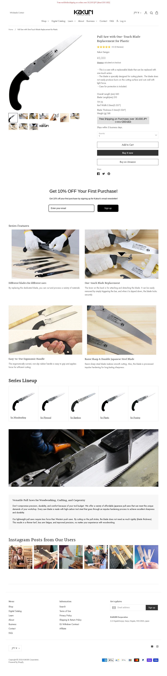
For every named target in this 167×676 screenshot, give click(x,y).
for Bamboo (75, 417)
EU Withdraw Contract (69, 624)
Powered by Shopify (16, 662)
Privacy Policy (65, 615)
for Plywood (45, 417)
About (11, 619)
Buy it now (127, 153)
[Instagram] (157, 646)
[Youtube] (152, 646)
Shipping (100, 62)
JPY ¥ (136, 12)
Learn (11, 615)
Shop (11, 606)
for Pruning (135, 417)
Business (12, 624)
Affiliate (62, 628)
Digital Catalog (15, 611)
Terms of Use (65, 611)
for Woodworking (18, 417)
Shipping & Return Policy (70, 619)
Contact (12, 628)
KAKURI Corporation (30, 659)
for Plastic (104, 417)
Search (62, 606)
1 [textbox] (99, 136)
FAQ (11, 633)
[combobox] (127, 135)
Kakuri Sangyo (103, 52)
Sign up (108, 208)
